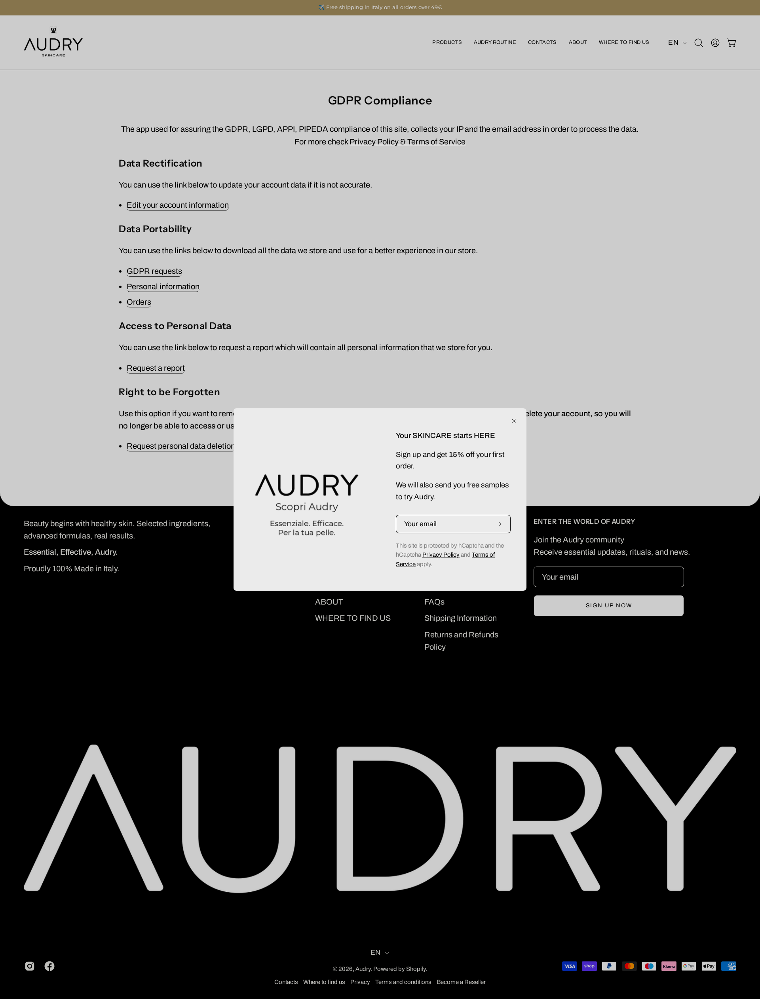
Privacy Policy (441, 555)
